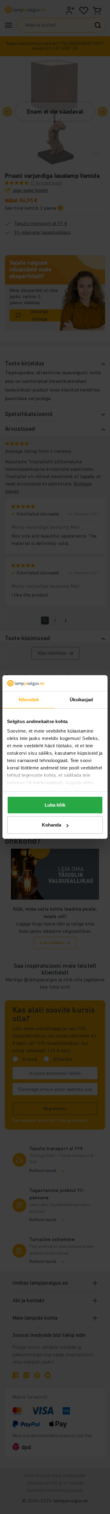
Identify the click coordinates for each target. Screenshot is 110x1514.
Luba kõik (55, 805)
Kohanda (51, 824)
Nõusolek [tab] (29, 699)
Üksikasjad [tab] (81, 699)
